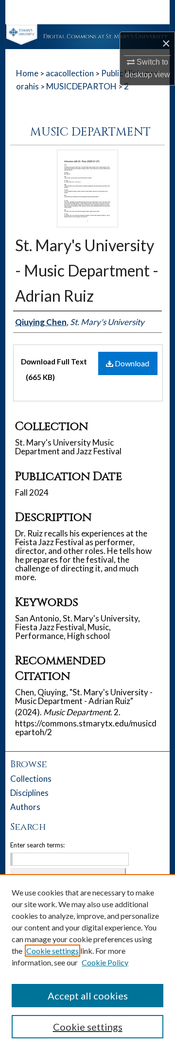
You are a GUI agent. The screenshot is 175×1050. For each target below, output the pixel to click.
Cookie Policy (105, 962)
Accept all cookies (88, 995)
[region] (87, 962)
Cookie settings (52, 950)
